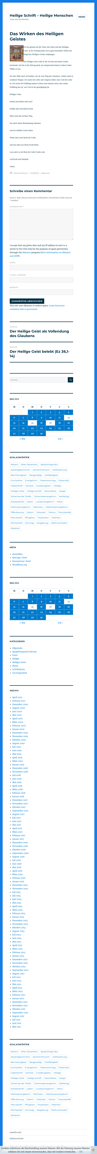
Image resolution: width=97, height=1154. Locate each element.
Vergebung (42, 523)
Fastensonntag (48, 480)
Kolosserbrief (17, 502)
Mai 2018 (16, 782)
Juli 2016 (16, 860)
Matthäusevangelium (57, 507)
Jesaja (62, 491)
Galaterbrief (16, 486)
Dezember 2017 (20, 800)
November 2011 (20, 1005)
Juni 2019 (17, 750)
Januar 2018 (18, 796)
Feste (15, 655)
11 (59, 417)
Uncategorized (19, 673)
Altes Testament (29, 464)
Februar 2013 (18, 952)
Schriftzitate (18, 669)
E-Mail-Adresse (18, 275)
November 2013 (20, 924)
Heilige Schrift (34, 491)
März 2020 (17, 722)
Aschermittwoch (41, 470)
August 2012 (18, 973)
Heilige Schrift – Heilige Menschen (41, 15)
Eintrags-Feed (19, 557)
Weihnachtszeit (59, 523)
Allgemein (45, 173)
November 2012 (20, 963)
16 (41, 423)
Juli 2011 (16, 1019)
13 (14, 423)
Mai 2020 (17, 715)
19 (68, 423)
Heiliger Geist (17, 491)
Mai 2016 (16, 867)
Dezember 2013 (20, 920)
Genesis (29, 486)
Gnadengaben (43, 486)
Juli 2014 (16, 895)
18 (59, 423)
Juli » (60, 439)
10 (50, 417)
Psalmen (56, 517)
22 (32, 428)
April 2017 (17, 828)
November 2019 (20, 736)
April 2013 (17, 945)
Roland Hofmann (21, 173)
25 (59, 428)
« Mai (22, 439)
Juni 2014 (16, 899)
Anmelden (17, 554)
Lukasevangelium (45, 502)
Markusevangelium (20, 507)
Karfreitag (64, 496)
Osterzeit (41, 512)
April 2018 (17, 786)
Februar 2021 (18, 701)
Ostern (30, 512)
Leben (30, 502)
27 (14, 433)
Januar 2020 (18, 729)
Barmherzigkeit (19, 475)
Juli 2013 (16, 934)
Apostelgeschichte (20, 470)
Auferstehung (60, 470)
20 (14, 428)
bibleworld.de (16, 1138)
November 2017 (20, 803)
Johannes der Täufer (21, 496)
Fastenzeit (63, 480)
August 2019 (18, 743)
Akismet (26, 252)
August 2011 (18, 1016)
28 (23, 433)
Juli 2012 (16, 977)
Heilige (57, 486)
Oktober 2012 (19, 966)
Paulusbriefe (64, 512)
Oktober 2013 (19, 927)
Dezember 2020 (20, 704)
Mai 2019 (16, 754)
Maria (59, 502)
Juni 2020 (17, 711)
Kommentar (17, 207)
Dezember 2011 (19, 1002)
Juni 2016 (17, 863)
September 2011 (20, 1012)
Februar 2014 (18, 913)
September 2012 (20, 970)
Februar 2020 (19, 725)
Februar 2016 (18, 878)
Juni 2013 (16, 938)
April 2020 (17, 718)
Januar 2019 (18, 764)
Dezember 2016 (20, 842)
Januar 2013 (18, 956)
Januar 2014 (18, 917)
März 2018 (17, 789)
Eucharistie (16, 480)
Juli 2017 (16, 817)
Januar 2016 (18, 881)
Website (14, 287)
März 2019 (17, 761)
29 (32, 433)
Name (12, 263)
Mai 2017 (16, 825)
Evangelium (31, 480)
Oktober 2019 (19, 740)
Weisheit (15, 528)
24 (50, 428)
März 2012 (17, 991)
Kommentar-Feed (21, 561)
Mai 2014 (16, 902)
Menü (81, 17)
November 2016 (20, 846)
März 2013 (17, 949)
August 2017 (18, 814)
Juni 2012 (16, 980)
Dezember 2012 (20, 959)
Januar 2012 (18, 998)
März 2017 (17, 832)
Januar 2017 (18, 839)
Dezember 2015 (20, 885)
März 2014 (17, 910)
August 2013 (18, 931)
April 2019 (17, 757)
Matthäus (38, 507)
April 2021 (17, 697)
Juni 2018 (16, 778)
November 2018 (20, 771)
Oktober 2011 (18, 1009)
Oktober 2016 (19, 849)
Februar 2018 (18, 793)
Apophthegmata (49, 464)
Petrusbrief (16, 517)
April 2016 (17, 871)
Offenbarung (17, 512)
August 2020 (18, 708)
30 (41, 433)
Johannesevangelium (45, 496)
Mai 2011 (16, 1026)
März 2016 (17, 874)
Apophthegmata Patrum (24, 651)
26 (68, 428)
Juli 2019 (16, 747)
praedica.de (15, 1132)
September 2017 (20, 810)
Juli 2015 (16, 892)
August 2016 (18, 856)
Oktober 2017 (19, 807)
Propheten (43, 517)
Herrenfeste (50, 491)
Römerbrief (16, 523)
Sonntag (29, 523)
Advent (14, 464)
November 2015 (20, 888)
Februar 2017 (18, 835)
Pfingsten (30, 517)
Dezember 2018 (20, 768)
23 (41, 428)
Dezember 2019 (20, 732)
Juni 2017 (16, 821)
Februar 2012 (18, 995)
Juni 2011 (16, 1023)
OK (80, 1151)
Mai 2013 (16, 941)
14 (23, 423)
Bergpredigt (35, 475)
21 (23, 428)
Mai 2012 (16, 984)
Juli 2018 (16, 775)
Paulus (52, 512)
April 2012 (17, 987)
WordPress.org (19, 564)
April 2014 (17, 906)
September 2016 (20, 853)
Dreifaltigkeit (51, 475)
